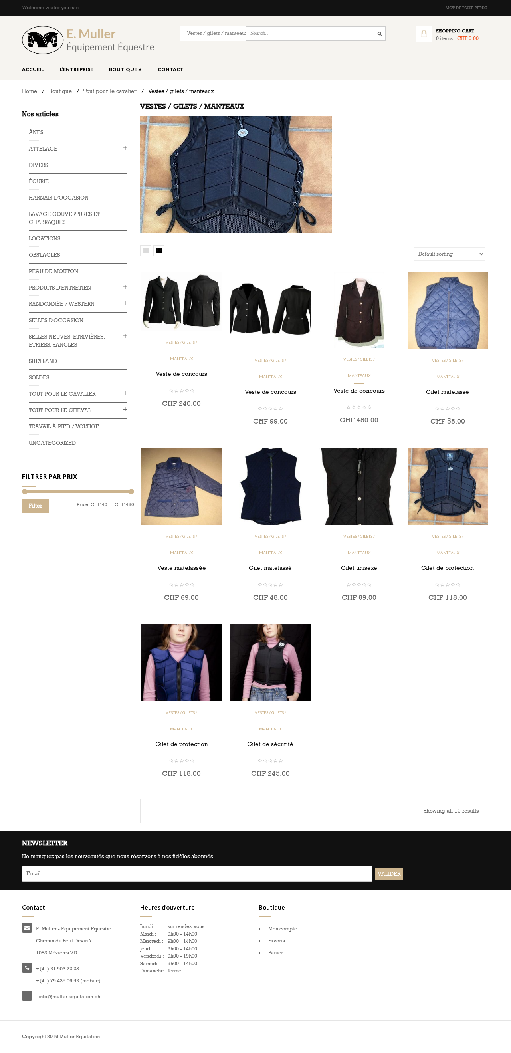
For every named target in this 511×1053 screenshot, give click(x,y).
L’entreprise (76, 69)
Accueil (33, 69)
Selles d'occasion (56, 320)
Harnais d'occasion (59, 197)
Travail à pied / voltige (64, 426)
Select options (447, 438)
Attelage (43, 148)
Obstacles (44, 255)
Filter (35, 505)
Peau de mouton (53, 271)
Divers (38, 165)
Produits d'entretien (60, 287)
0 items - (457, 38)
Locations (44, 238)
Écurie (39, 181)
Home (29, 91)
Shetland (43, 361)
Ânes (36, 132)
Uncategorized (52, 443)
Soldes (39, 377)
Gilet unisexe (359, 567)
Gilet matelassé (447, 391)
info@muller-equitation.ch (69, 997)
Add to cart (182, 421)
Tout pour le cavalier (110, 91)
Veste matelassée (181, 567)
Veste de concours (181, 373)
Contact (171, 69)
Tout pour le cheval (60, 410)
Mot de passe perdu (466, 8)
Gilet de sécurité (270, 744)
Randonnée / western (62, 304)
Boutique (123, 69)
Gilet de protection (447, 567)
